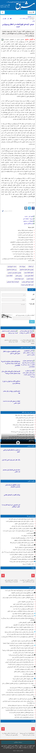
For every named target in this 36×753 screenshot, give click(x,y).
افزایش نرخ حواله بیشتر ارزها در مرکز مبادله (23, 425)
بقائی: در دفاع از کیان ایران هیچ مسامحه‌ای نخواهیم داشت (20, 521)
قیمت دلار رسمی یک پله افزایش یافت (25, 418)
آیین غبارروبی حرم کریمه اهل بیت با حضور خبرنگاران (11, 506)
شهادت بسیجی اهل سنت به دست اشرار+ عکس (11, 402)
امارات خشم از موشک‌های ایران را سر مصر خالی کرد (21, 519)
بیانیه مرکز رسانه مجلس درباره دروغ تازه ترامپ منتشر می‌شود (19, 632)
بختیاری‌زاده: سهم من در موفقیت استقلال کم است (22, 554)
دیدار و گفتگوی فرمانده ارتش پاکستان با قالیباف (12, 486)
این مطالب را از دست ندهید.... (27, 348)
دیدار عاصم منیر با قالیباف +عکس (26, 602)
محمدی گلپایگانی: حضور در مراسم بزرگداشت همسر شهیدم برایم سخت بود (19, 598)
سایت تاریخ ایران (12, 267)
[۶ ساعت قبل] (28, 404)
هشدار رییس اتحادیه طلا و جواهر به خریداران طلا (22, 543)
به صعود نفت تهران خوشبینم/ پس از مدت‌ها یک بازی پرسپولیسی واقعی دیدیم (18, 259)
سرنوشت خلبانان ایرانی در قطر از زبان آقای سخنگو (22, 528)
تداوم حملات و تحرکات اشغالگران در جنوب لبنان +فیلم (21, 611)
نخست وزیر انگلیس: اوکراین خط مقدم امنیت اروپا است (20, 690)
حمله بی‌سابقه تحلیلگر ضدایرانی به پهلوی (24, 540)
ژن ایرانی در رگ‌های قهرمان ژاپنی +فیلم (11, 451)
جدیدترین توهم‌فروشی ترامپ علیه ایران (24, 717)
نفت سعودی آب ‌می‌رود (28, 564)
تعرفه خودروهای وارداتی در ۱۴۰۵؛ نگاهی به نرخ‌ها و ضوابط (27, 341)
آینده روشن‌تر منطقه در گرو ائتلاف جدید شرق (23, 616)
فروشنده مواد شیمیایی (13, 282)
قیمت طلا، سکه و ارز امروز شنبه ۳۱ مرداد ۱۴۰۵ (22, 432)
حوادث (33, 568)
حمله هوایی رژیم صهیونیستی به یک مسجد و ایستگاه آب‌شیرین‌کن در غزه (18, 637)
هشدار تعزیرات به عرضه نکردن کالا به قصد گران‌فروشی (20, 667)
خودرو (33, 328)
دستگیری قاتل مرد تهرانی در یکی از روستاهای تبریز (11, 382)
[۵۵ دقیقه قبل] (28, 364)
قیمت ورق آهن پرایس (27, 282)
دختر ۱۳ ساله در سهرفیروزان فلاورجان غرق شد (22, 538)
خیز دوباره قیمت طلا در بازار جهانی (25, 420)
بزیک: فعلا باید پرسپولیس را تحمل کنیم (23, 256)
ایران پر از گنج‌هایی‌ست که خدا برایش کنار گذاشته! (22, 645)
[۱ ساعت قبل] (28, 374)
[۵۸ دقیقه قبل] (28, 497)
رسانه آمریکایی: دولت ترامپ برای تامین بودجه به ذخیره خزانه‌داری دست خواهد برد (19, 702)
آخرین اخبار (32, 588)
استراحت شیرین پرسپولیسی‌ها (26, 237)
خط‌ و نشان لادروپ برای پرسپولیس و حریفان (22, 244)
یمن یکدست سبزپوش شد (27, 535)
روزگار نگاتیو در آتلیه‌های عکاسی (12, 495)
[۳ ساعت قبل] (28, 384)
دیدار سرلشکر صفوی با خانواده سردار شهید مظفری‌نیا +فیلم (19, 627)
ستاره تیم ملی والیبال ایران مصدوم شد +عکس (11, 471)
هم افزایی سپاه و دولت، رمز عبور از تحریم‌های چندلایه (21, 705)
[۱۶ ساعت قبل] (10, 727)
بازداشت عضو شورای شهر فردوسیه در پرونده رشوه (11, 581)
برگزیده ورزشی (31, 446)
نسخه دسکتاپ (18, 742)
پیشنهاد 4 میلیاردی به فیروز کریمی (25, 240)
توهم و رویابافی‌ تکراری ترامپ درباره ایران (24, 676)
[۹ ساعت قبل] (28, 452)
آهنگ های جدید (29, 276)
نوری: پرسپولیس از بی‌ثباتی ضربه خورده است (22, 251)
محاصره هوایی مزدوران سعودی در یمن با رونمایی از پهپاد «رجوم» (18, 643)
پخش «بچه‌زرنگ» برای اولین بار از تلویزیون (23, 625)
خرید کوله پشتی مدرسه (27, 285)
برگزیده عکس (31, 481)
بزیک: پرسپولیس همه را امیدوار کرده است (23, 254)
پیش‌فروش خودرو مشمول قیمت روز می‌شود (11, 341)
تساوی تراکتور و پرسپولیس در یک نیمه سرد (23, 609)
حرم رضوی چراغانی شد (28, 674)
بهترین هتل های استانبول (26, 270)
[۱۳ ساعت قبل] (26, 727)
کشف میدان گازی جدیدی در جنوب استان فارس (22, 641)
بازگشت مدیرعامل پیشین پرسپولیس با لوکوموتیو (21, 242)
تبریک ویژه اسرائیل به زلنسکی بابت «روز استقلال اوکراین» (20, 710)
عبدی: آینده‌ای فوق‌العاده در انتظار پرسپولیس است (18, 25)
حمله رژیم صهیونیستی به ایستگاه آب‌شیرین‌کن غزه (22, 688)
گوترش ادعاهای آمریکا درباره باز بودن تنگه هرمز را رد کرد (20, 634)
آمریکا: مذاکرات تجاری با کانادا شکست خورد (23, 604)
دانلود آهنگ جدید (28, 273)
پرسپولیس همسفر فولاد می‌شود (25, 230)
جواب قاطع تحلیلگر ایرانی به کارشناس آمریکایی (23, 557)
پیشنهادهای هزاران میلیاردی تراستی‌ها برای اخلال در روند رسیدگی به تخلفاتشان (10, 363)
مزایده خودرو (30, 279)
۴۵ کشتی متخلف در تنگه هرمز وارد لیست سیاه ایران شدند (20, 692)
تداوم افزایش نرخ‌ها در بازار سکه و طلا (11, 392)
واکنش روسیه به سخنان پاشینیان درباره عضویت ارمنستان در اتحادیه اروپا (18, 695)
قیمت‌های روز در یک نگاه (28, 412)
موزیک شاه (22, 267)
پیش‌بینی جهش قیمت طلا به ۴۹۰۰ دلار (24, 427)
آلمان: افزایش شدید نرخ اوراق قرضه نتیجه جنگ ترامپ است (19, 590)
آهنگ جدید (9, 276)
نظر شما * (31, 304)
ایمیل (32, 299)
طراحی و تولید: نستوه (18, 750)
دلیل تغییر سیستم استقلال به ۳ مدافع (24, 629)
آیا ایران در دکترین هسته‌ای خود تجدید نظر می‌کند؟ (22, 561)
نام (33, 294)
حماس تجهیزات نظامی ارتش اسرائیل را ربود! (23, 679)
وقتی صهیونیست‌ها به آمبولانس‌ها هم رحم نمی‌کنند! (21, 655)
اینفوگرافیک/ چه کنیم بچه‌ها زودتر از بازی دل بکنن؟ (27, 734)
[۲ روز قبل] (26, 334)
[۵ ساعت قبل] (10, 574)
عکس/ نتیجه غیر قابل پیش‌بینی (25, 232)
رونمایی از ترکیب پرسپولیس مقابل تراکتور (24, 671)
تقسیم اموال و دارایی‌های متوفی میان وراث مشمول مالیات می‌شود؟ (11, 372)
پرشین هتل (19, 276)
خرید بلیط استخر (19, 279)
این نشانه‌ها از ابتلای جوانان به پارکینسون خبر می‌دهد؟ (10, 734)
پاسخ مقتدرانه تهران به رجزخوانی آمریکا (24, 547)
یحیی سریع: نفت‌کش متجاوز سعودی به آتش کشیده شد (20, 660)
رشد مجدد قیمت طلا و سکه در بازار (25, 422)
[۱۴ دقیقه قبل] (28, 487)
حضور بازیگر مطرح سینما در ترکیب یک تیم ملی (23, 526)
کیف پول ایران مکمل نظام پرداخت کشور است (23, 681)
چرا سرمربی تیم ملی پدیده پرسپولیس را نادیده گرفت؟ (21, 664)
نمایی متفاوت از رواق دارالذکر (27, 545)
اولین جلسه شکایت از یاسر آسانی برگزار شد (23, 653)
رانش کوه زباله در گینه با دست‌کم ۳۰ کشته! (23, 550)
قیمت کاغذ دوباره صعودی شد (27, 429)
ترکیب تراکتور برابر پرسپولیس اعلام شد (24, 669)
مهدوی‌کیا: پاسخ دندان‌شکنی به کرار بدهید (23, 247)
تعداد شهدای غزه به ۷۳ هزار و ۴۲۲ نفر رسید (23, 657)
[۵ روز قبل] (10, 334)
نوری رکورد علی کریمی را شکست (25, 235)
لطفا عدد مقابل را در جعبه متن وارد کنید (25, 315)
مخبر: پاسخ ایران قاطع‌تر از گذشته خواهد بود (23, 614)
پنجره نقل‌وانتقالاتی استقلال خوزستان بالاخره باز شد (21, 712)
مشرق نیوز (21, 5)
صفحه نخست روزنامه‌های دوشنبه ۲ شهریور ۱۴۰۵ (22, 559)
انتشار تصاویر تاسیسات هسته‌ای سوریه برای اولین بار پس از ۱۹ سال (18, 439)
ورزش (30, 12)
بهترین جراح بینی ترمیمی (14, 273)
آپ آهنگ (31, 267)
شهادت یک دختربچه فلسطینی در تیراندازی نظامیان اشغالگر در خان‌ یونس (18, 684)
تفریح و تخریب (30, 533)
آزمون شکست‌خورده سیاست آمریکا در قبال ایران (22, 648)
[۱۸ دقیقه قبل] (28, 354)
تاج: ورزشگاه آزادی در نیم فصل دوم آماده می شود (22, 606)
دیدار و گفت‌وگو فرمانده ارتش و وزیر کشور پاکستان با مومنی (19, 662)
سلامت (33, 721)
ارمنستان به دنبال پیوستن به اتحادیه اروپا (24, 715)
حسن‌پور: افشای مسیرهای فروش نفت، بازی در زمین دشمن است (18, 531)
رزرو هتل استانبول (12, 270)
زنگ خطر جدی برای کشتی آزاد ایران (11, 460)
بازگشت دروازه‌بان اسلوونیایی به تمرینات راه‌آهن (21, 249)
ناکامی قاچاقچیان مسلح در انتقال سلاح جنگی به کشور (11, 352)
